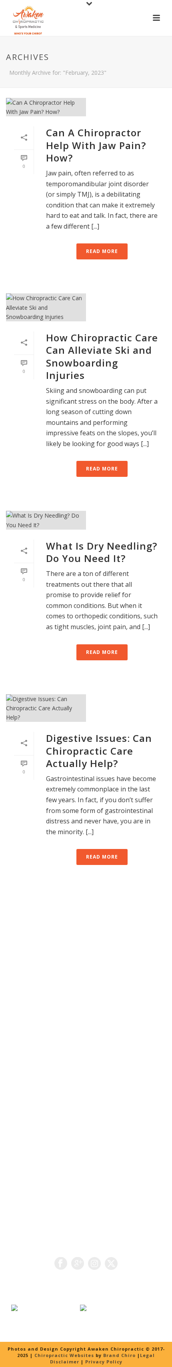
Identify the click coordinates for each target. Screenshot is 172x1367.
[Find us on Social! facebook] (60, 1264)
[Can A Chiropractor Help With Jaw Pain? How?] (86, 107)
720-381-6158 (43, 1061)
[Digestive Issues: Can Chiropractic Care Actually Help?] (86, 708)
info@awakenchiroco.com (70, 1070)
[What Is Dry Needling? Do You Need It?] (86, 520)
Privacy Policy (103, 1362)
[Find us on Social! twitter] (111, 1264)
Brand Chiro (119, 1355)
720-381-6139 (73, 1042)
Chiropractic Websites (65, 1355)
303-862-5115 (102, 1052)
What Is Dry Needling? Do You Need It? (101, 552)
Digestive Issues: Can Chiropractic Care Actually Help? (99, 750)
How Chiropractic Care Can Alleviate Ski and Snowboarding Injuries (102, 356)
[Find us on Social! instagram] (94, 1264)
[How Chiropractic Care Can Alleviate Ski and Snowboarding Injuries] (86, 307)
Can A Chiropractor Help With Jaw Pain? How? (96, 145)
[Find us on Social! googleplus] (77, 1264)
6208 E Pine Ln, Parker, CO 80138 (59, 965)
